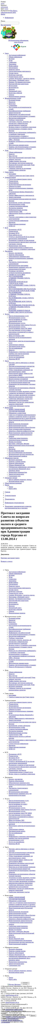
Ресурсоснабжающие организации (20, 452)
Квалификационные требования (19, 111)
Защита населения (15, 197)
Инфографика (13, 66)
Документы (9, 251)
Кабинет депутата (15, 159)
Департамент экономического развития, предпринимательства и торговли (18, 507)
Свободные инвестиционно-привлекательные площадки (18, 439)
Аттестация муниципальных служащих (22, 116)
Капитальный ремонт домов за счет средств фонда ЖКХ (21, 374)
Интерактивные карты (16, 481)
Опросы (11, 95)
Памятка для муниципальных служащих (22, 147)
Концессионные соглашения (18, 379)
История (11, 59)
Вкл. (11, 10)
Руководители (13, 181)
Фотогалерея (13, 86)
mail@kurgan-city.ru (11, 995)
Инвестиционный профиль (18, 456)
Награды (12, 89)
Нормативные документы (17, 246)
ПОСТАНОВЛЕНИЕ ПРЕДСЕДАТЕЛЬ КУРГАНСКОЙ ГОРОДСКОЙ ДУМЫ (22, 290)
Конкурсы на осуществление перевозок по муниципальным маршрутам (22, 381)
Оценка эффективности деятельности (21, 195)
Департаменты (14, 183)
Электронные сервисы (16, 344)
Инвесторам (9, 407)
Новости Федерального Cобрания (20, 148)
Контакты (12, 222)
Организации (13, 68)
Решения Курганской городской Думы (22, 165)
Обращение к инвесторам (17, 413)
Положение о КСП (15, 229)
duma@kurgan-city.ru (12, 1002)
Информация (9, 17)
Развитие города (14, 69)
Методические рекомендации (19, 145)
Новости (12, 154)
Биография (12, 174)
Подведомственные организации (20, 184)
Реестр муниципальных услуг (19, 316)
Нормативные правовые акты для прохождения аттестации (20, 268)
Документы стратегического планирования (18, 263)
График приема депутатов (17, 161)
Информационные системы (18, 210)
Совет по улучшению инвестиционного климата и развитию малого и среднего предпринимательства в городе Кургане (22, 416)
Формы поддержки (15, 442)
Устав (10, 60)
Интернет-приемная (15, 166)
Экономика (12, 64)
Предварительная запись (17, 346)
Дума (6, 150)
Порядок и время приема (17, 461)
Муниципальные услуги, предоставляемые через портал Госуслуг (22, 324)
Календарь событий (15, 93)
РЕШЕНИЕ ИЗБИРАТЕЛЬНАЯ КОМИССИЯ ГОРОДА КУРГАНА (20, 311)
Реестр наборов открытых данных (20, 479)
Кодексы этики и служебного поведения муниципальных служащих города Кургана (22, 128)
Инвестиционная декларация (18, 424)
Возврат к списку (7, 561)
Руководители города (16, 77)
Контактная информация (17, 118)
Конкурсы (12, 104)
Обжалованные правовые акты (19, 256)
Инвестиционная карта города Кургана (22, 427)
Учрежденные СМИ (15, 211)
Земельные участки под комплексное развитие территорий (21, 403)
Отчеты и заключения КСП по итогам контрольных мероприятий (21, 237)
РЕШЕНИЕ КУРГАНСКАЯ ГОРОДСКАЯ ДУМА (18, 282)
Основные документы (16, 271)
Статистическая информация (18, 220)
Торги (7, 361)
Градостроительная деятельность (20, 71)
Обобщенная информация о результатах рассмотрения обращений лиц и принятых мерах (22, 468)
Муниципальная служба (13, 98)
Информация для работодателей (19, 114)
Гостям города (13, 73)
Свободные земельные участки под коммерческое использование (20, 399)
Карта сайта (13, 488)
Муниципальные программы (18, 265)
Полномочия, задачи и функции (19, 202)
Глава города (9, 172)
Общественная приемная (17, 224)
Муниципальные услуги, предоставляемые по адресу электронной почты (18, 319)
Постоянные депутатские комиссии (21, 163)
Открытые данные (11, 478)
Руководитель (13, 231)
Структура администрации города (20, 179)
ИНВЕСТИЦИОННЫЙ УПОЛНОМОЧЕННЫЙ (17, 410)
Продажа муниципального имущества (21, 366)
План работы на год (15, 235)
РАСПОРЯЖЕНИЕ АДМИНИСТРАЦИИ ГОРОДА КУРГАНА (19, 294)
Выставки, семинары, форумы (19, 443)
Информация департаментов (14, 503)
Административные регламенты (19, 273)
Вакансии (12, 102)
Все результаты (6, 25)
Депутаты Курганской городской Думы (22, 157)
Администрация (10, 177)
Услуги (7, 314)
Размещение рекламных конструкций (21, 377)
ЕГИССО (12, 226)
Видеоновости (13, 87)
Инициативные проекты (17, 96)
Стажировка (13, 105)
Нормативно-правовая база (18, 472)
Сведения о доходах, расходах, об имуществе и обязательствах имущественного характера (20, 123)
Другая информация (15, 348)
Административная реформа (18, 206)
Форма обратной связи (16, 451)
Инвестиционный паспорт (18, 425)
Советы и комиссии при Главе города (21, 175)
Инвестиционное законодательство (20, 433)
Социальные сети (15, 476)
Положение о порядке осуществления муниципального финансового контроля (22, 241)
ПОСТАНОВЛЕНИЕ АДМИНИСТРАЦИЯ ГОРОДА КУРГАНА (19, 278)
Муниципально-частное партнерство (21, 454)
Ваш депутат (13, 156)
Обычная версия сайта (8, 12)
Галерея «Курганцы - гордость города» (22, 78)
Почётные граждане (15, 75)
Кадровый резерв (14, 100)
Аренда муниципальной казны (19, 368)
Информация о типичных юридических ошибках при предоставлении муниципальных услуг (22, 353)
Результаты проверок (16, 208)
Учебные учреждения (16, 120)
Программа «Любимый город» (19, 80)
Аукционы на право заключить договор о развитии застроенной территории (22, 392)
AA (2, 7)
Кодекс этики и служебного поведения (22, 249)
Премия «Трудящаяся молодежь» (20, 82)
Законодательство (15, 113)
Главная (7, 492)
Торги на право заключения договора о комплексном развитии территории (22, 396)
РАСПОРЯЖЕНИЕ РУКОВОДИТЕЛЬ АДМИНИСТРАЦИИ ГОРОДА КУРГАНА (22, 307)
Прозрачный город (15, 91)
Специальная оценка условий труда (21, 247)
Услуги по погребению (16, 357)
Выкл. (15, 10)
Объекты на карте (15, 186)
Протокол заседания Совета (10, 558)
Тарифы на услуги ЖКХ (17, 274)
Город (7, 53)
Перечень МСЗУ (14, 359)
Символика (12, 62)
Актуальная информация (17, 55)
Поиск (7, 485)
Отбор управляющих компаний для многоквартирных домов (21, 370)
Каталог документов (15, 253)
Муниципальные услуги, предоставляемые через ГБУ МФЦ (20, 327)
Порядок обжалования (16, 255)
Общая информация (15, 57)
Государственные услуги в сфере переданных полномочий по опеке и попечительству (21, 332)
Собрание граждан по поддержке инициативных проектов (20, 169)
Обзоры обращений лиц (17, 465)
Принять (33, 1015)
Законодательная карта (16, 474)
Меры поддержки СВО (16, 336)
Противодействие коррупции (19, 84)
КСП (6, 228)
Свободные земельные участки (19, 406)
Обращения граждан (12, 458)
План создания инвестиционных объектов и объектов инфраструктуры (21, 430)
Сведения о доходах (15, 244)
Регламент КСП (14, 233)
